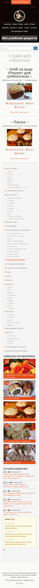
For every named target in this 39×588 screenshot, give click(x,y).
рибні (10, 182)
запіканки (11, 315)
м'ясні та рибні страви (15, 241)
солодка (11, 303)
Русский (33, 7)
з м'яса (10, 206)
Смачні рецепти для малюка (18, 230)
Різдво (10, 343)
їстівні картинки (13, 257)
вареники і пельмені (14, 198)
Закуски (7, 24)
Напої (20, 28)
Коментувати (23, 112)
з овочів (11, 208)
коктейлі (11, 317)
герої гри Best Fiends (15, 233)
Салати (33, 28)
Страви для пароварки (15, 264)
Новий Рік (11, 341)
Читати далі (14, 112)
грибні (10, 172)
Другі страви (29, 24)
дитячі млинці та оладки (16, 236)
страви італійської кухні (16, 219)
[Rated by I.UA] (20, 554)
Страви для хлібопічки (15, 103)
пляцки (10, 300)
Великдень (20, 153)
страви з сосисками (14, 216)
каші (9, 213)
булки (10, 288)
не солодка (20, 107)
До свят (30, 150)
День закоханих (13, 338)
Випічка (5, 28)
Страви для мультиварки (16, 268)
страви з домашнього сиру (17, 249)
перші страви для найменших (18, 244)
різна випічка (12, 246)
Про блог (6, 2)
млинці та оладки (14, 322)
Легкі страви (11, 169)
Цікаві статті (10, 519)
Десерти (13, 28)
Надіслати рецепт (21, 2)
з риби (10, 211)
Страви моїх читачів (14, 191)
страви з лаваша (13, 185)
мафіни (10, 293)
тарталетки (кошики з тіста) (17, 187)
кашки (10, 238)
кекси (10, 290)
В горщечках (11, 226)
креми (10, 320)
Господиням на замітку (16, 347)
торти (10, 306)
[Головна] (20, 15)
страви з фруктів (13, 254)
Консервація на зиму (19, 31)
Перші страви (17, 24)
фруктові (11, 325)
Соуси (26, 28)
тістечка (11, 308)
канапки (10, 174)
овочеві (10, 180)
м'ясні (10, 177)
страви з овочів (13, 251)
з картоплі (11, 203)
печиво (10, 298)
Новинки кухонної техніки (17, 351)
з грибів (10, 201)
